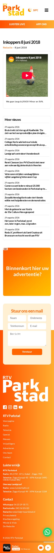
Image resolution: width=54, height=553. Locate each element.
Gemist (6, 435)
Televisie (7, 430)
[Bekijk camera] (41, 548)
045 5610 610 (16, 508)
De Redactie (9, 526)
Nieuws (6, 439)
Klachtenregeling (11, 519)
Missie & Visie (9, 523)
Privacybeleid (9, 515)
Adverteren (8, 448)
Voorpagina (8, 421)
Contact (7, 457)
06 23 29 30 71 (15, 505)
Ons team (7, 453)
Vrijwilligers (9, 444)
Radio (6, 426)
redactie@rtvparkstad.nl (19, 512)
